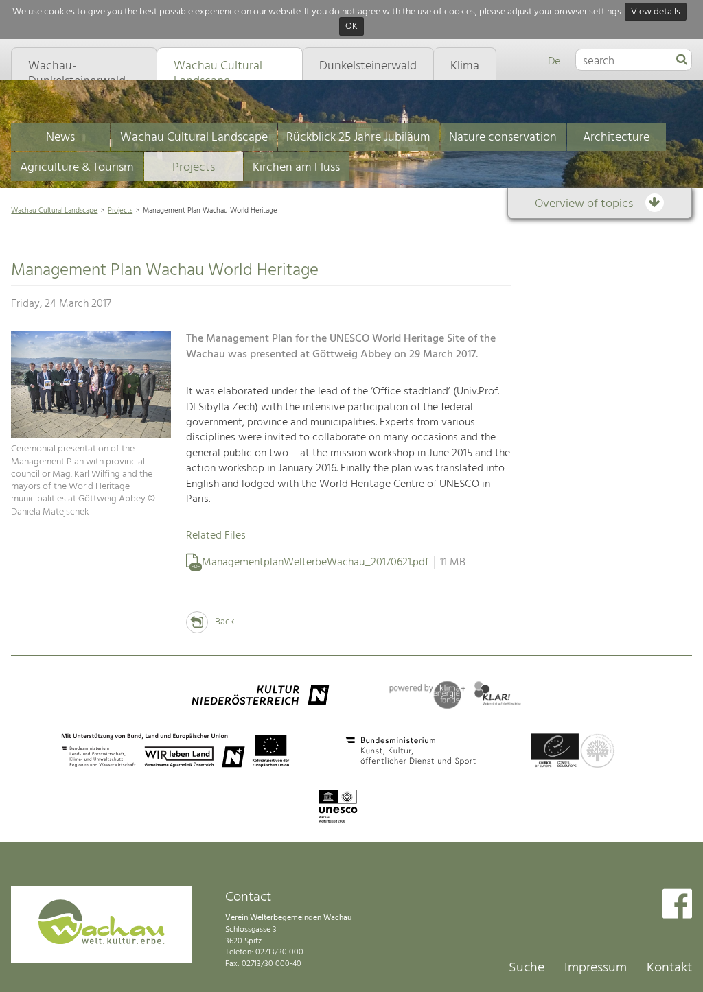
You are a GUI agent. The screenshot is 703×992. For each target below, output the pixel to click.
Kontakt (669, 968)
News (60, 137)
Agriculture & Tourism (77, 168)
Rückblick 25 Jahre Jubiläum (358, 137)
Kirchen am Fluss (296, 168)
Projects (193, 168)
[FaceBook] (677, 905)
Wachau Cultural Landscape (194, 137)
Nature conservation (503, 137)
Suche (526, 968)
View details (655, 12)
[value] (681, 60)
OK (351, 27)
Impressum (595, 968)
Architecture (616, 137)
